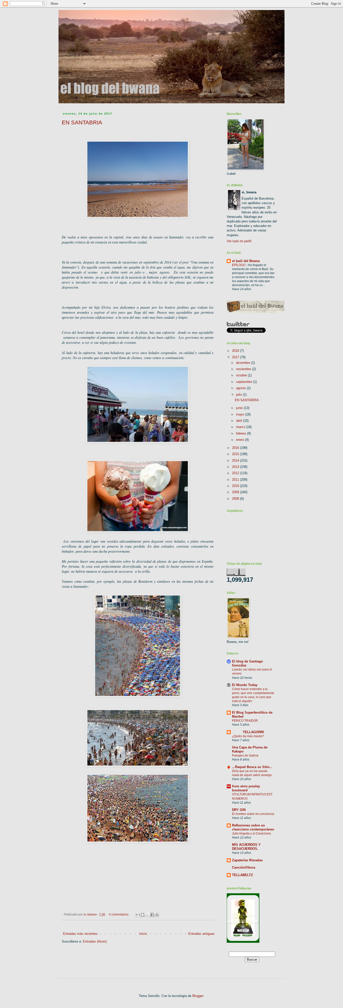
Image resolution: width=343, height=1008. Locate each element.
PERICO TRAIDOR (245, 720)
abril (239, 421)
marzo (241, 427)
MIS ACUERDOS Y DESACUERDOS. (246, 847)
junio (240, 408)
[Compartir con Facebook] (152, 914)
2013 (236, 467)
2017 (236, 357)
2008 (236, 498)
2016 (236, 448)
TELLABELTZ (242, 875)
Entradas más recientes (80, 934)
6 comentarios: (119, 914)
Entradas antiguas (201, 934)
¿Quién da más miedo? (248, 736)
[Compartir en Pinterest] (156, 914)
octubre (242, 375)
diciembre (243, 363)
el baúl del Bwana (246, 261)
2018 (236, 351)
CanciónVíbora (243, 867)
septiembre (244, 382)
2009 (236, 492)
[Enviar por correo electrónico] (137, 914)
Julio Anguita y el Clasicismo (251, 833)
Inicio (143, 934)
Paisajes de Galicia (245, 755)
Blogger (197, 996)
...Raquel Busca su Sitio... (252, 767)
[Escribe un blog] (142, 914)
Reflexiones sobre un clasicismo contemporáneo (253, 827)
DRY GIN (239, 810)
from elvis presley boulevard (246, 788)
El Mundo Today (244, 685)
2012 (236, 473)
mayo (240, 414)
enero (240, 440)
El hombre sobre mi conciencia (253, 814)
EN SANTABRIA (82, 122)
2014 (236, 460)
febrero (241, 433)
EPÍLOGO (239, 265)
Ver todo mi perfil (239, 241)
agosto (241, 388)
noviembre (244, 369)
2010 (236, 486)
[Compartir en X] (147, 914)
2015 (236, 454)
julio (239, 394)
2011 (236, 479)
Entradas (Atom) (95, 941)
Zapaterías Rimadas (247, 860)
